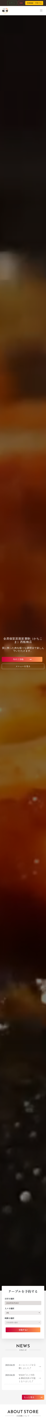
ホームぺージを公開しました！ (30, 1366)
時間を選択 (9, 1318)
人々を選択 (9, 1308)
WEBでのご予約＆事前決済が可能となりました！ (30, 1378)
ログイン (12, 3)
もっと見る (29, 1397)
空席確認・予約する (34, 3)
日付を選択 (9, 1298)
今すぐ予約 (18, 659)
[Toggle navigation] (41, 10)
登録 (21, 3)
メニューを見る (23, 666)
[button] (23, 1313)
